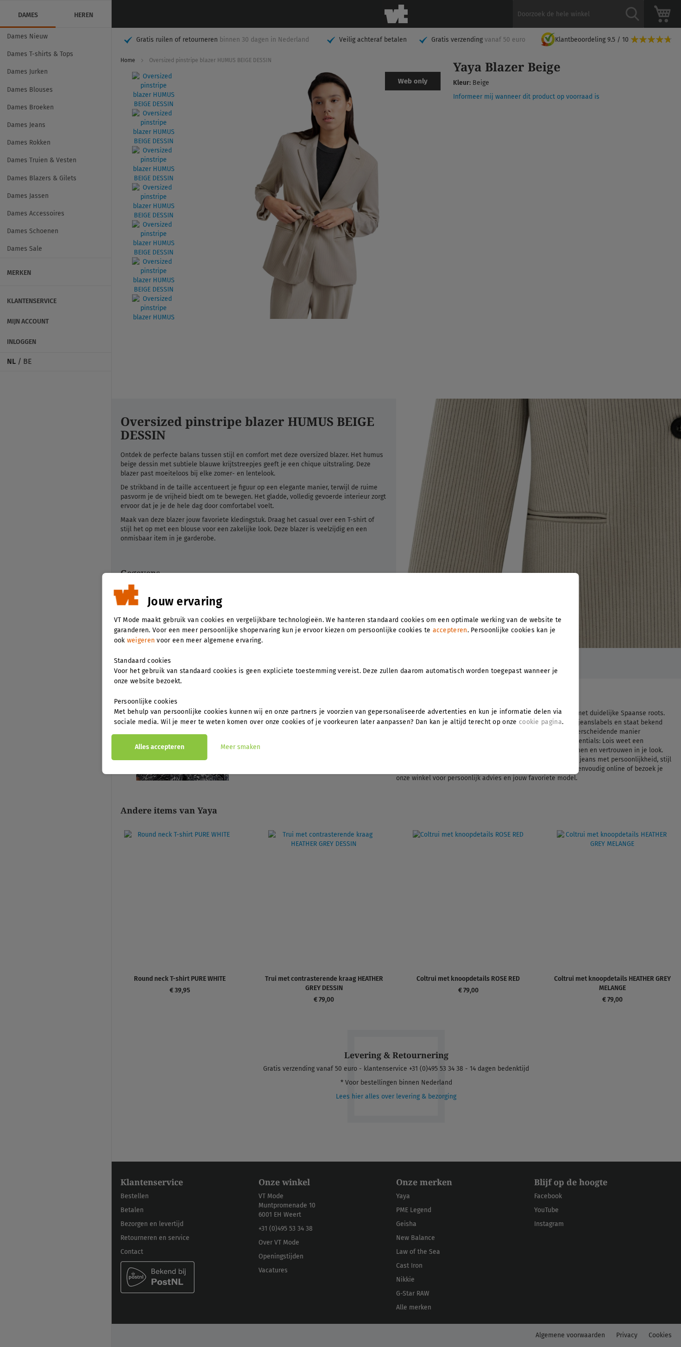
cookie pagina (540, 722)
